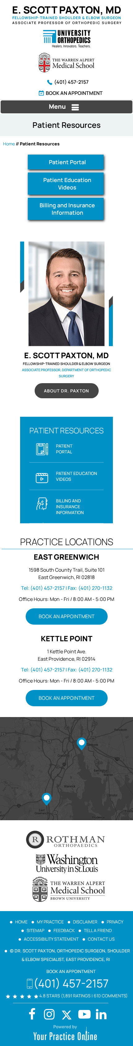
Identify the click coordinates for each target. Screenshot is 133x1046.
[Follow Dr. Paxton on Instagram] (49, 1015)
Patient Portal (67, 162)
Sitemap (35, 930)
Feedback (64, 930)
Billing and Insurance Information (67, 208)
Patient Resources (66, 430)
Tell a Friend (98, 930)
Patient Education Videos (67, 183)
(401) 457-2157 (71, 82)
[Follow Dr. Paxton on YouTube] (101, 1015)
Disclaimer (85, 922)
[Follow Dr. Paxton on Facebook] (31, 1015)
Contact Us (101, 939)
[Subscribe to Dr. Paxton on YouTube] (83, 1015)
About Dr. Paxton (66, 391)
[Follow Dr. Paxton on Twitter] (66, 1015)
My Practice (50, 922)
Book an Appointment (74, 93)
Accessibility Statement (51, 939)
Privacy (115, 922)
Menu (57, 106)
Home (9, 144)
